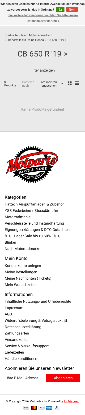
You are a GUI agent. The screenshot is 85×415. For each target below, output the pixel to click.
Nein (72, 9)
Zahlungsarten (17, 333)
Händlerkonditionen (21, 358)
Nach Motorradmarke (35, 35)
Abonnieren (63, 378)
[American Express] (49, 408)
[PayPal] (57, 408)
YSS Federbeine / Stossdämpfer (31, 210)
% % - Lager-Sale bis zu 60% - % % (32, 236)
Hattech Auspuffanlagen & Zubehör (34, 204)
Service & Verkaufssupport (27, 346)
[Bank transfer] (26, 408)
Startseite (11, 35)
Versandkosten (17, 339)
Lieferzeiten (14, 352)
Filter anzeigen (42, 70)
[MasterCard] (34, 408)
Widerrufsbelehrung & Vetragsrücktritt (36, 320)
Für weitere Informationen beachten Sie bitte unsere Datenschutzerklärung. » (43, 18)
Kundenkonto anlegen (23, 265)
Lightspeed (71, 401)
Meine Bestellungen (21, 272)
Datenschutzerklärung (23, 327)
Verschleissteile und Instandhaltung (34, 223)
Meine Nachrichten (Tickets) (28, 278)
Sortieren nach (28, 83)
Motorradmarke (17, 217)
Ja (60, 9)
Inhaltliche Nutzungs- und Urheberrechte (38, 301)
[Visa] (41, 408)
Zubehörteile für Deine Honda (24, 40)
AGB (8, 314)
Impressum (14, 308)
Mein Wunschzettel (20, 284)
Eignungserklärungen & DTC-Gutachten (37, 229)
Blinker (10, 242)
